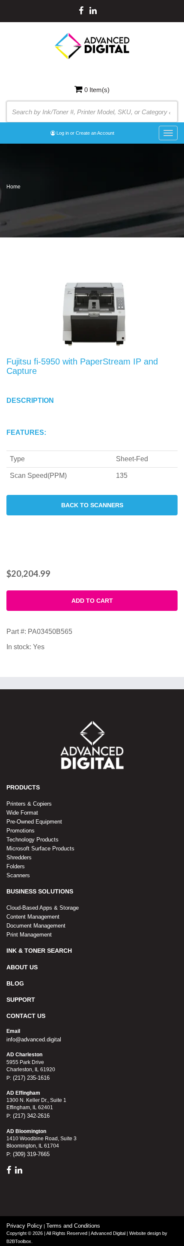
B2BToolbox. (19, 1241)
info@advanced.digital (33, 1039)
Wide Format (22, 812)
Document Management (35, 925)
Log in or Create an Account (84, 133)
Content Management (32, 917)
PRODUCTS (23, 787)
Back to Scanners (92, 505)
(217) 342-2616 (30, 1116)
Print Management (29, 934)
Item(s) (97, 89)
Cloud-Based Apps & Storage (42, 908)
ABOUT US (22, 967)
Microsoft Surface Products (40, 848)
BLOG (15, 983)
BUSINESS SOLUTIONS (39, 891)
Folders (15, 866)
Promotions (20, 830)
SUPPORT (20, 999)
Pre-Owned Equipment (34, 821)
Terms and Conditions (73, 1226)
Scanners (18, 875)
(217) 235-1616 (30, 1078)
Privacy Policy (24, 1226)
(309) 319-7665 (30, 1154)
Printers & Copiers (29, 804)
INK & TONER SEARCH (39, 950)
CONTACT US (25, 1015)
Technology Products (32, 839)
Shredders (19, 857)
